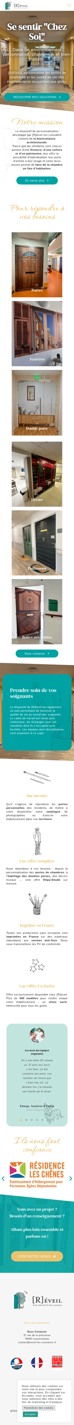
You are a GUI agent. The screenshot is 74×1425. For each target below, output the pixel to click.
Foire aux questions (37, 1322)
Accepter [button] (30, 1414)
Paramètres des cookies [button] (38, 1408)
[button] (3, 1179)
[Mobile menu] (69, 5)
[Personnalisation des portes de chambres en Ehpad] (16, 5)
